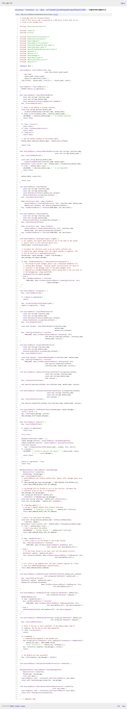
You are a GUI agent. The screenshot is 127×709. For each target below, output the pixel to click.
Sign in (123, 3)
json (123, 706)
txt (118, 706)
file (55, 14)
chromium (19, 9)
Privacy (17, 706)
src (37, 9)
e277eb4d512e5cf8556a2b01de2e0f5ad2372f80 (66, 9)
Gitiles (12, 706)
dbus (42, 9)
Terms (23, 706)
